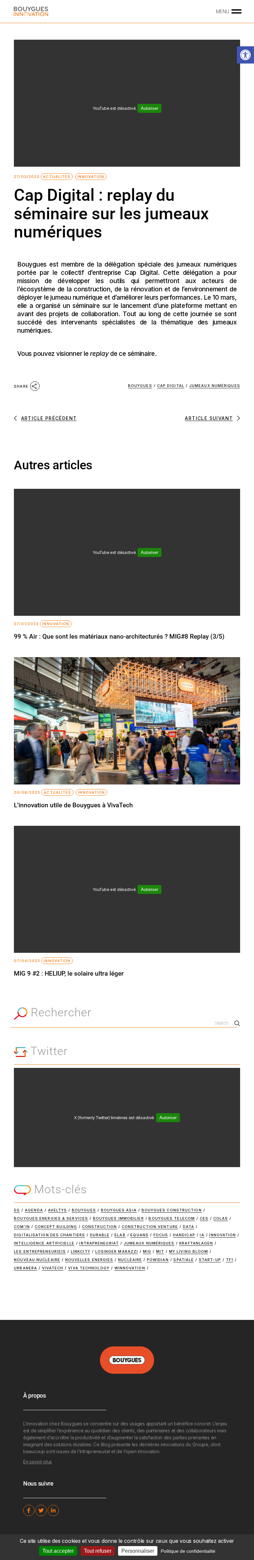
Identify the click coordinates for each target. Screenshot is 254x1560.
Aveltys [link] (57, 1210)
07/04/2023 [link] (27, 961)
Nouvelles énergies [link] (89, 1259)
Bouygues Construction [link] (172, 1210)
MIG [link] (147, 1251)
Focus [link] (160, 1235)
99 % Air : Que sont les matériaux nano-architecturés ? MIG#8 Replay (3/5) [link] (119, 636)
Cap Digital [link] (170, 385)
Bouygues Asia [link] (119, 1210)
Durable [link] (100, 1235)
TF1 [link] (229, 1259)
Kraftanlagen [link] (196, 1243)
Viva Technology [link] (88, 1268)
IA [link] (202, 1235)
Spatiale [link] (183, 1259)
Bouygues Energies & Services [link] (51, 1218)
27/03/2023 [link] (26, 177)
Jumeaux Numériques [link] (214, 385)
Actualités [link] (56, 176)
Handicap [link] (184, 1235)
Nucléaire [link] (130, 1259)
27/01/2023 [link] (26, 624)
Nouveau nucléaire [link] (37, 1259)
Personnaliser (137, 1551)
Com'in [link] (22, 1226)
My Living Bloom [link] (188, 1251)
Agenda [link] (34, 1210)
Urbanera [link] (25, 1268)
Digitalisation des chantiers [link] (49, 1235)
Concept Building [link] (56, 1226)
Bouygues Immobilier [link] (118, 1218)
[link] (245, 54)
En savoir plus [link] (37, 1461)
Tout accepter (58, 1551)
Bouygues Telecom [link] (171, 1218)
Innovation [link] (90, 176)
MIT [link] (160, 1251)
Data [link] (188, 1226)
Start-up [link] (210, 1259)
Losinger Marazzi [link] (116, 1251)
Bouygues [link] (140, 385)
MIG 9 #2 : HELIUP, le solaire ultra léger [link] (69, 973)
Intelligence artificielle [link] (44, 1243)
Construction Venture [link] (150, 1226)
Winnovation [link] (129, 1268)
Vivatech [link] (53, 1268)
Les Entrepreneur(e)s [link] (40, 1251)
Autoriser (149, 108)
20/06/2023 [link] (27, 792)
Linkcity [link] (80, 1251)
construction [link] (99, 1226)
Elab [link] (119, 1235)
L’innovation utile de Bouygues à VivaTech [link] (73, 805)
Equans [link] (139, 1235)
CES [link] (204, 1218)
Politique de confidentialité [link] (188, 1551)
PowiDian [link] (158, 1259)
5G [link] (17, 1210)
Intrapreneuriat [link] (99, 1243)
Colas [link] (220, 1218)
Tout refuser (97, 1551)
